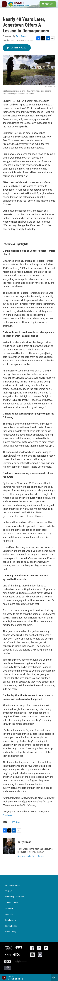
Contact (8, 891)
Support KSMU (11, 903)
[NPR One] (40, 954)
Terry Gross (21, 36)
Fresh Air (7, 815)
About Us (9, 914)
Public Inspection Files (14, 897)
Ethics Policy (10, 932)
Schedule (9, 908)
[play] (4, 977)
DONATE (49, 4)
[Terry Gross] (9, 846)
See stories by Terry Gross (31, 856)
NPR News (15, 822)
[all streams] (54, 977)
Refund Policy (11, 926)
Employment (10, 920)
